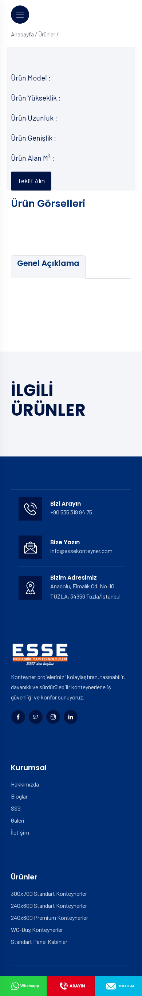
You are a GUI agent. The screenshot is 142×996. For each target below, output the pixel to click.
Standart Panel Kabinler (39, 941)
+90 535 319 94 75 (71, 512)
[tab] (48, 267)
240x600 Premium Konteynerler (49, 917)
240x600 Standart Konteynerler (49, 905)
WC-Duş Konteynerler (37, 929)
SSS (16, 808)
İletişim (20, 832)
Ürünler (46, 34)
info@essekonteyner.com (81, 550)
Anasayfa (22, 34)
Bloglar (19, 796)
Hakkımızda (25, 784)
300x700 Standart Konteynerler (49, 893)
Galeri (17, 820)
